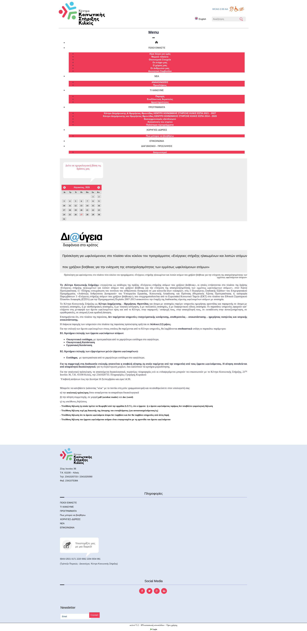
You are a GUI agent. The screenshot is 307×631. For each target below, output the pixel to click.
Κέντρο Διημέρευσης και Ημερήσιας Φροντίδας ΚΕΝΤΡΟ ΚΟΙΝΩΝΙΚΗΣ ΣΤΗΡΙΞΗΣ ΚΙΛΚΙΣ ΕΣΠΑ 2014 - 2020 (160, 116)
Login (155, 629)
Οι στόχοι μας (160, 62)
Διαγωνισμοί (160, 152)
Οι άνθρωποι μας (159, 68)
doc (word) (128, 397)
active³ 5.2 (134, 625)
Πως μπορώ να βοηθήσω (160, 136)
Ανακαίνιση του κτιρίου (160, 122)
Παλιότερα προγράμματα (160, 124)
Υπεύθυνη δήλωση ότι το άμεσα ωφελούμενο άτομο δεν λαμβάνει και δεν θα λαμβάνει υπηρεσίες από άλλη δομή (115, 415)
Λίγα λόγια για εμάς (160, 54)
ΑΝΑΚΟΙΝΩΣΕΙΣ (160, 82)
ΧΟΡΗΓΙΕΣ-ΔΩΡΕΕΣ (156, 130)
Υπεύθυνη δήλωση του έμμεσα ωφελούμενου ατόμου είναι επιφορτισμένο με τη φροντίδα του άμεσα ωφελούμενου (115, 419)
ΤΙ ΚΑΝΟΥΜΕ (157, 90)
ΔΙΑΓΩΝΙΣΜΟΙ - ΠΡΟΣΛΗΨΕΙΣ (156, 146)
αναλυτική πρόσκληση (77, 393)
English (202, 19)
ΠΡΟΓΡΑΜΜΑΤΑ (156, 107)
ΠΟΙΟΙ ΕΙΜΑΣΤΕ (156, 47)
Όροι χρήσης (172, 625)
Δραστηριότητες (160, 102)
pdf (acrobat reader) (108, 397)
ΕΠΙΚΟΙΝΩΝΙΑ (157, 141)
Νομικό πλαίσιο (160, 56)
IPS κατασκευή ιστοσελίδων (153, 625)
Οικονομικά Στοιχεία (160, 59)
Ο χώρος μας (160, 65)
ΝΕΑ (156, 76)
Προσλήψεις (160, 85)
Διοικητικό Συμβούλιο (160, 71)
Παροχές (160, 96)
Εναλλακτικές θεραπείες (160, 99)
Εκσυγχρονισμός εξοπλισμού (160, 119)
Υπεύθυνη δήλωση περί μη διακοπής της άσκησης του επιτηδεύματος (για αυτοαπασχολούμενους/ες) (109, 410)
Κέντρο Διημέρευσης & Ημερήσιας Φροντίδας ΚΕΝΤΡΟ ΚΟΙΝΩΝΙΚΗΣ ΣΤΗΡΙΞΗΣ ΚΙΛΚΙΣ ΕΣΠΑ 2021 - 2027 (160, 113)
